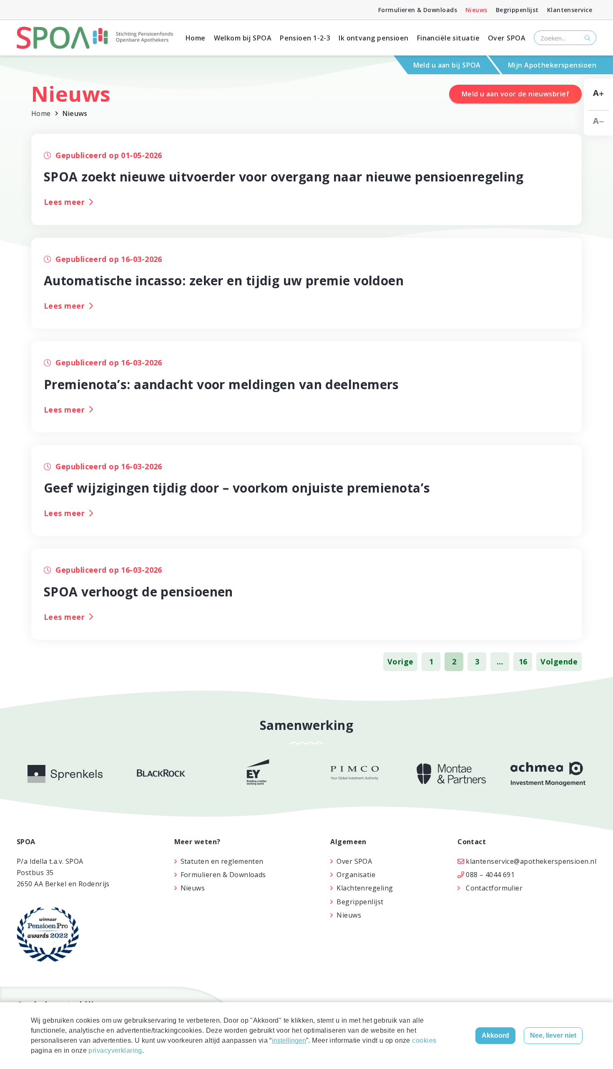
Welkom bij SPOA (243, 38)
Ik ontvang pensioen (373, 38)
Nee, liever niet (553, 1035)
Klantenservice (569, 10)
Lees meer (64, 202)
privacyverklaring (115, 1050)
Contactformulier (494, 888)
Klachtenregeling (365, 888)
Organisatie (356, 874)
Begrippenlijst (517, 10)
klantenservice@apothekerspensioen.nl (531, 861)
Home (196, 38)
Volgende (559, 661)
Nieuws (476, 10)
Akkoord (495, 1035)
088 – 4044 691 (490, 874)
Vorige (400, 661)
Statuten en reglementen (222, 861)
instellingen (289, 1040)
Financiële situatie (448, 38)
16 (523, 661)
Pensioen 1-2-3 (305, 38)
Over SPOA (506, 38)
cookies (424, 1040)
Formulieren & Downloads (417, 10)
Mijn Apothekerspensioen (552, 65)
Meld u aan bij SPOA (447, 65)
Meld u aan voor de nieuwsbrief (515, 93)
